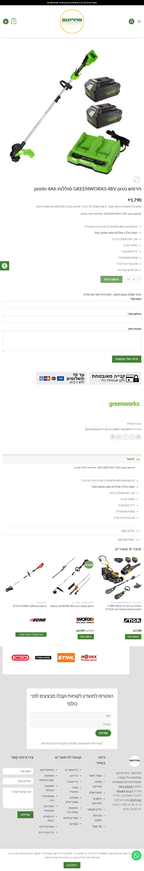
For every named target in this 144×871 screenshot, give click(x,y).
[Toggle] (138, 459)
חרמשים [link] (117, 429)
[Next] (2, 600)
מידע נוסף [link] (127, 531)
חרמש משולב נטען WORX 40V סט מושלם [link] (72, 605)
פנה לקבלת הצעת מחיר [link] (31, 634)
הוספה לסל (111, 279)
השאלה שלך (134, 328)
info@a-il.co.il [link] (124, 791)
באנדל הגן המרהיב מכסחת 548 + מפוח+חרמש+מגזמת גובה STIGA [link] (123, 607)
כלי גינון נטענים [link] (97, 429)
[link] (4, 265)
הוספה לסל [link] (133, 636)
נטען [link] (87, 429)
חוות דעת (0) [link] (126, 539)
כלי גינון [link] (108, 429)
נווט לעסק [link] (135, 800)
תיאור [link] (130, 459)
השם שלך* (135, 298)
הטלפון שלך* (134, 313)
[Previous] (141, 600)
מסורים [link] (74, 823)
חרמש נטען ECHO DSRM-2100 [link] (30, 605)
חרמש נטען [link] (134, 213)
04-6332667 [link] (126, 786)
